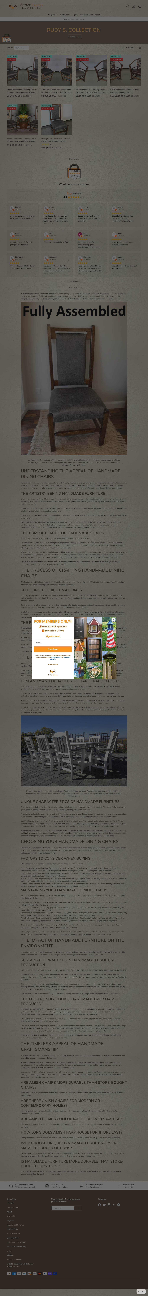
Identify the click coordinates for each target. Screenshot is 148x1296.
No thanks (53, 664)
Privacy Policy (55, 657)
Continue (53, 649)
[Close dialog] (113, 620)
